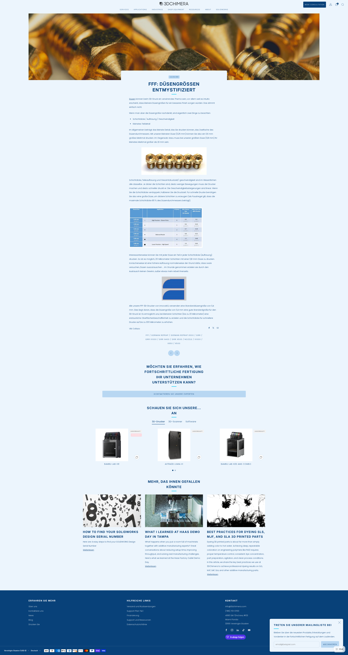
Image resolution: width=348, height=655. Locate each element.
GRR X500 (177, 339)
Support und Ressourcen (139, 620)
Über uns (33, 606)
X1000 (198, 339)
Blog (31, 620)
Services (124, 9)
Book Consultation (314, 5)
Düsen (132, 99)
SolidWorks (222, 9)
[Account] (330, 4)
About (208, 9)
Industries (157, 9)
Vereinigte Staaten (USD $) (15, 651)
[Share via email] (218, 328)
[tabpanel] (174, 450)
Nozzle (188, 339)
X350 (170, 343)
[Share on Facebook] (209, 328)
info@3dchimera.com (235, 606)
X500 (177, 343)
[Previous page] (83, 445)
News (31, 615)
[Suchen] (342, 4)
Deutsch (34, 651)
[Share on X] (213, 328)
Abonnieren (330, 644)
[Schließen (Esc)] (339, 622)
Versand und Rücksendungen (141, 606)
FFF (147, 335)
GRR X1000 (151, 339)
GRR (198, 335)
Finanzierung (133, 615)
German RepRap (159, 335)
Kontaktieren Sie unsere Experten (174, 394)
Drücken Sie (34, 624)
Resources (194, 9)
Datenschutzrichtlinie (137, 624)
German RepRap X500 (182, 335)
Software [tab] (191, 421)
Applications (140, 9)
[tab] (172, 470)
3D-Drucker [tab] (158, 421)
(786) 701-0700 (232, 611)
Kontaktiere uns (36, 611)
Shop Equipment (176, 9)
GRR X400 (164, 339)
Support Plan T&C (135, 611)
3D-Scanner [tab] (175, 421)
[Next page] (265, 445)
